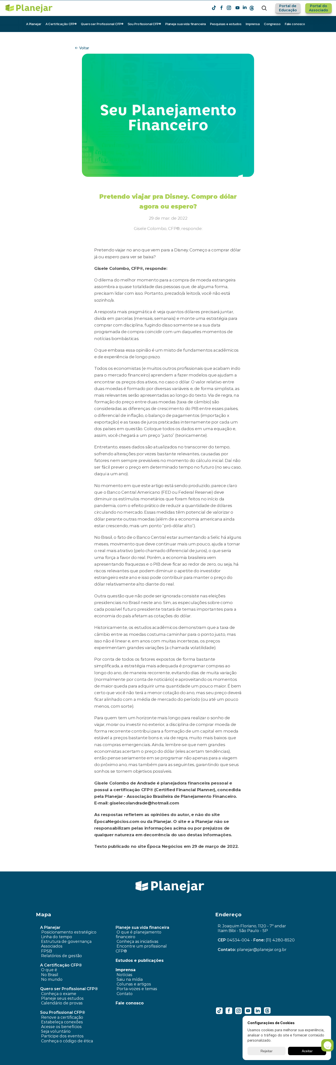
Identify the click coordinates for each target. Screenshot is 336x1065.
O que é (49, 969)
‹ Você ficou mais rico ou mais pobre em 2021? (105, 867)
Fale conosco (295, 24)
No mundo (51, 979)
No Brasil (49, 974)
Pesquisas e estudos (226, 24)
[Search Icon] (264, 8)
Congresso (272, 24)
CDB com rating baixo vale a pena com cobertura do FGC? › (217, 867)
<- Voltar (82, 48)
